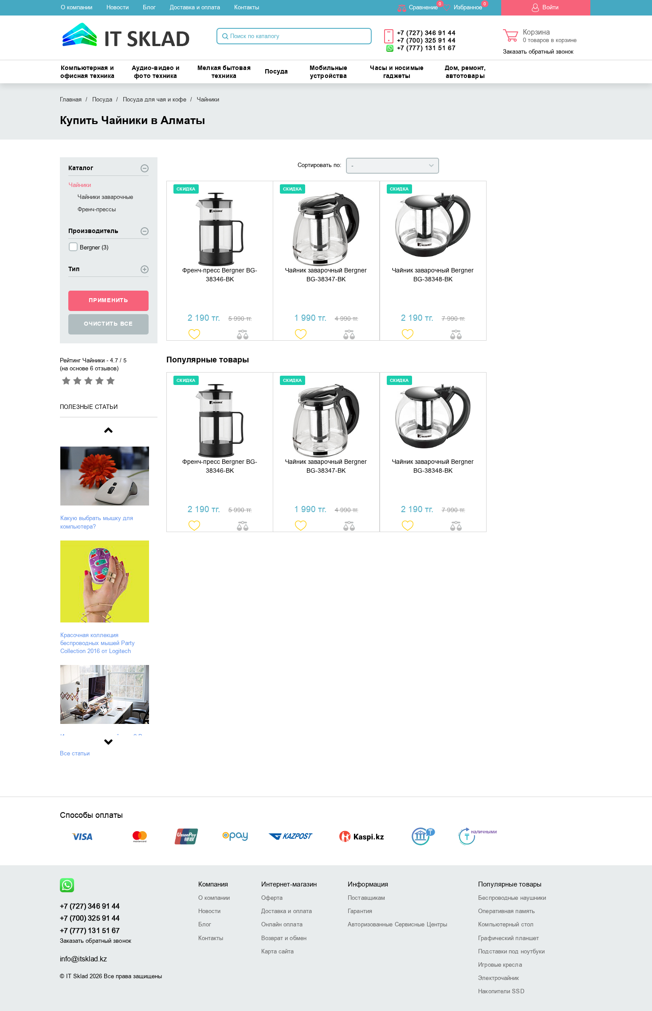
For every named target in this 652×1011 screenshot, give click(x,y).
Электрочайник (498, 978)
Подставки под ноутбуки (511, 951)
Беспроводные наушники (512, 898)
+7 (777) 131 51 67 (426, 48)
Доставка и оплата (195, 7)
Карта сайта (277, 951)
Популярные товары (510, 884)
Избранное (468, 7)
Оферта (272, 898)
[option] (108, 488)
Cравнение (423, 7)
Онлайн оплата (281, 924)
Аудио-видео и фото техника (156, 72)
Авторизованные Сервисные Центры (397, 924)
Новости (117, 7)
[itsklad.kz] (126, 31)
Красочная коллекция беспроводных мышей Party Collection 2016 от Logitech (97, 643)
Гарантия (360, 911)
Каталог (80, 168)
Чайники (80, 185)
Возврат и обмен (284, 938)
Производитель (93, 231)
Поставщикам (366, 898)
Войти (550, 7)
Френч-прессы (97, 209)
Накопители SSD (501, 991)
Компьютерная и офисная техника (87, 72)
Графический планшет (508, 938)
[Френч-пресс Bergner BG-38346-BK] (220, 223)
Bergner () (94, 247)
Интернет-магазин (289, 884)
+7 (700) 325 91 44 (426, 40)
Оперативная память (506, 911)
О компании (76, 7)
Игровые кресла (500, 964)
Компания (213, 884)
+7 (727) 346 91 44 (426, 33)
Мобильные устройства (329, 72)
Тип (73, 269)
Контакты (246, 7)
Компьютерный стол (506, 924)
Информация (368, 884)
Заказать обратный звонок (538, 51)
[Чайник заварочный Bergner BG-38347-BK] (326, 223)
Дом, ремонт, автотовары (465, 72)
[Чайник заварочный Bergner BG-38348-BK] (433, 223)
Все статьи (75, 753)
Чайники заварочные (105, 197)
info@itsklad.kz (83, 959)
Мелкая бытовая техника (223, 72)
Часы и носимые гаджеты (396, 72)
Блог (149, 7)
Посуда (276, 71)
